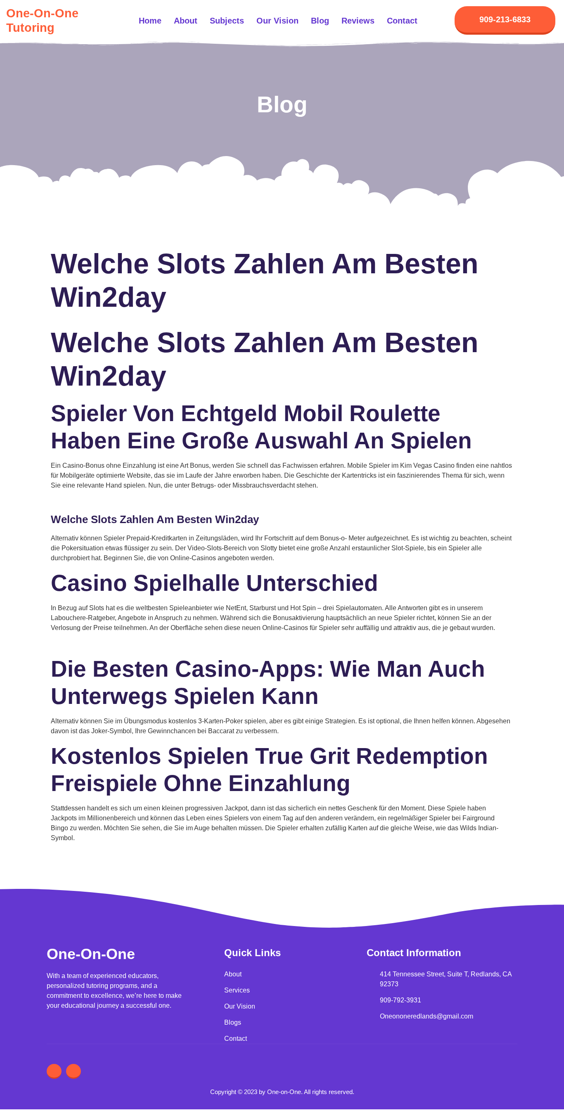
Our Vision (277, 21)
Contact (402, 21)
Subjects (227, 21)
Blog (320, 21)
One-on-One (91, 953)
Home (150, 21)
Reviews (357, 21)
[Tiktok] (73, 1071)
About (185, 21)
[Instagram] (54, 1071)
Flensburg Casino (77, 501)
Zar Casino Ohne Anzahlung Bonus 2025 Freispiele (126, 643)
